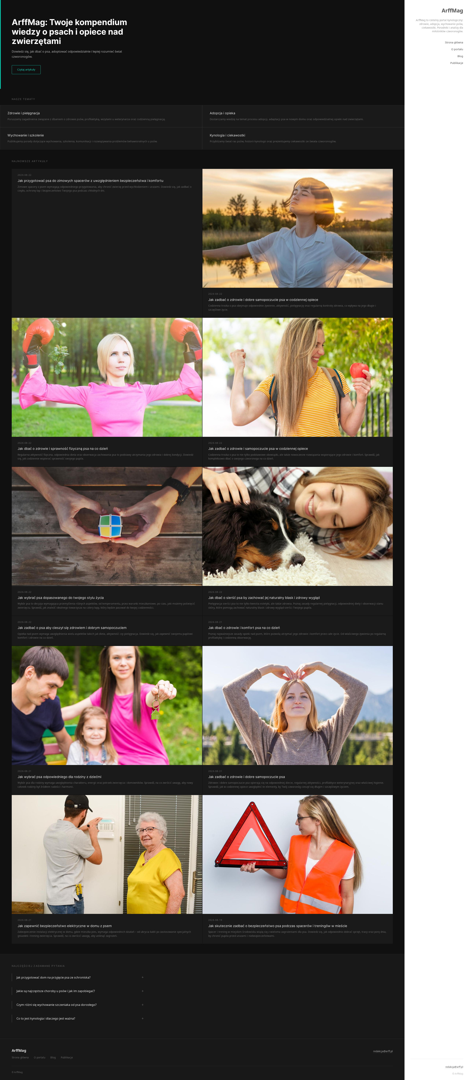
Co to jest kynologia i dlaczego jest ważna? (45, 1018)
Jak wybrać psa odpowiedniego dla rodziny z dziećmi (59, 777)
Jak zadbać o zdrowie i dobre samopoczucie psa (246, 777)
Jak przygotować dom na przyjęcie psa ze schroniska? (53, 977)
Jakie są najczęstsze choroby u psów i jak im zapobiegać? (55, 991)
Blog (460, 56)
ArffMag (452, 10)
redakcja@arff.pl (454, 1066)
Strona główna (454, 42)
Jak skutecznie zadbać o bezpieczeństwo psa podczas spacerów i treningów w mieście (277, 926)
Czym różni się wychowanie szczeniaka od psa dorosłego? (56, 1005)
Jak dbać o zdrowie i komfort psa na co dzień (244, 628)
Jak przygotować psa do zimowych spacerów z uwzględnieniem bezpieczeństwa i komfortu (90, 181)
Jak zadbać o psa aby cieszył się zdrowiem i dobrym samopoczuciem (72, 628)
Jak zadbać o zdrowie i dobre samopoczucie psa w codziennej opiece (263, 300)
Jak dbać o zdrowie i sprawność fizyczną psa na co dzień (63, 449)
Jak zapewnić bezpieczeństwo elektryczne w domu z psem (65, 926)
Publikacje (456, 63)
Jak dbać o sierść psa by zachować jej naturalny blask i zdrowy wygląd (264, 598)
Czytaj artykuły (26, 69)
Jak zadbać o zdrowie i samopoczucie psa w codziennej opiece (258, 449)
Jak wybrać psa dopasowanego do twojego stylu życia (61, 598)
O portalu (457, 49)
